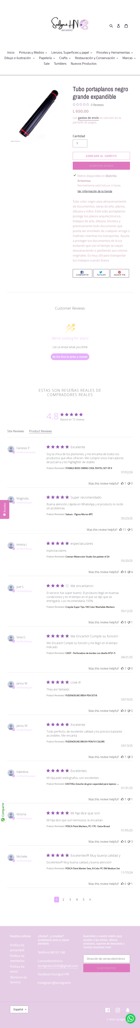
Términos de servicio (18, 980)
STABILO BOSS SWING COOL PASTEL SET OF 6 (88, 468)
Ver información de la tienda (94, 191)
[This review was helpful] (122, 483)
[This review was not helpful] (129, 483)
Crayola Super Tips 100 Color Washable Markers (90, 606)
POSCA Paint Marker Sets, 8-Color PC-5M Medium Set (92, 868)
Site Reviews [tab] (15, 431)
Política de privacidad (17, 947)
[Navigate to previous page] (50, 899)
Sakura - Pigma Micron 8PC (79, 514)
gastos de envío (88, 117)
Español (18, 1009)
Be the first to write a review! (70, 356)
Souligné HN (123, 1019)
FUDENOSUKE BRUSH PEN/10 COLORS (85, 741)
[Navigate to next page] (90, 899)
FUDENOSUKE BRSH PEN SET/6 (81, 695)
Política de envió (17, 969)
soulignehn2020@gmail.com (58, 965)
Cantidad (79, 136)
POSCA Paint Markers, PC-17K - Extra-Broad (87, 826)
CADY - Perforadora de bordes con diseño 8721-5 (90, 653)
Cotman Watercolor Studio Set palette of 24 (87, 556)
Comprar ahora (101, 166)
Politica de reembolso (17, 958)
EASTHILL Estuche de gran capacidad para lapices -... (92, 783)
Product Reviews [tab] (40, 431)
